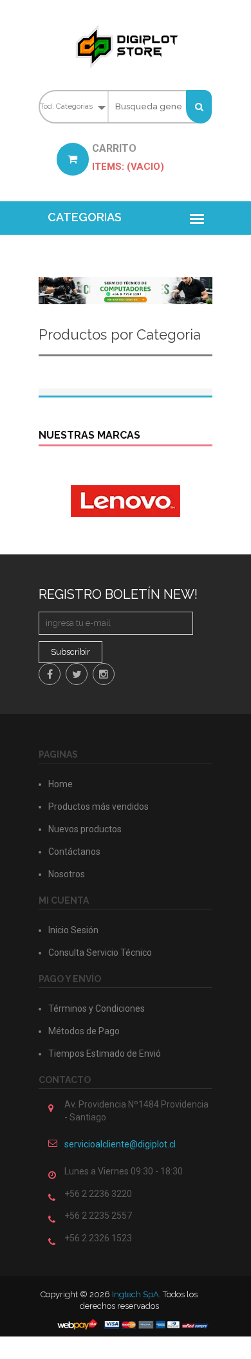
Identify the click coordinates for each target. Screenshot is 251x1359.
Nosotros (66, 874)
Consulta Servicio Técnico (100, 952)
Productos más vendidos (98, 806)
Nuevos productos (85, 829)
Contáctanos (74, 851)
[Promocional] (125, 290)
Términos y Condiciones (96, 1008)
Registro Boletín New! (118, 594)
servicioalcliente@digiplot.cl (120, 1144)
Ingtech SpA (135, 1294)
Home (60, 784)
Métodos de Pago (84, 1031)
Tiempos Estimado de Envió (104, 1053)
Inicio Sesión (73, 930)
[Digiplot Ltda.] (125, 46)
